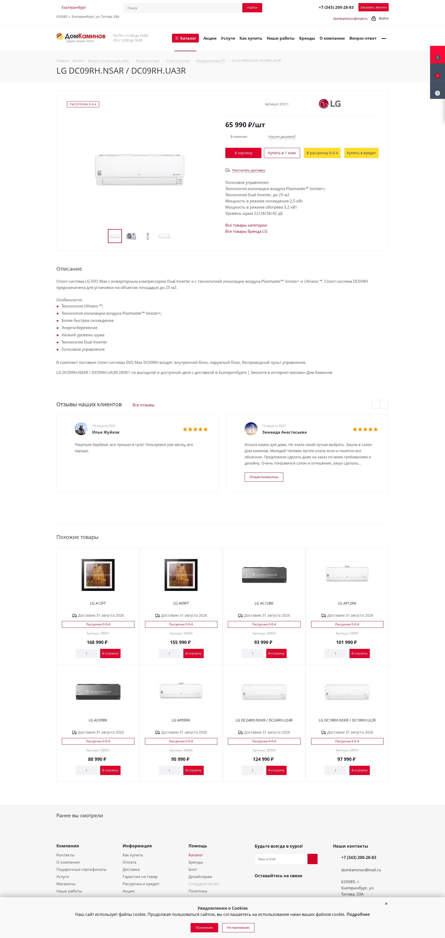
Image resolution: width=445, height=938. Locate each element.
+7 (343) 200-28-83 (336, 7)
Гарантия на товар (140, 876)
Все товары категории (246, 225)
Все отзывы (144, 404)
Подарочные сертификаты (81, 869)
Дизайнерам (200, 876)
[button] (386, 903)
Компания (67, 846)
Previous (376, 404)
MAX (302, 7)
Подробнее (358, 914)
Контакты (65, 854)
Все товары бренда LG (246, 231)
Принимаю (204, 927)
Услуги (62, 876)
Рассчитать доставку (248, 170)
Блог (193, 869)
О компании (68, 862)
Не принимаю (238, 927)
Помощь (198, 846)
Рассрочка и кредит (141, 883)
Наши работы (69, 890)
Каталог (196, 854)
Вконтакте (260, 888)
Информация (137, 846)
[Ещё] (384, 37)
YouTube (272, 888)
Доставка (131, 869)
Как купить (133, 854)
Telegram (291, 7)
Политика (198, 890)
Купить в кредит (361, 152)
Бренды (196, 862)
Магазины (66, 883)
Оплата (129, 862)
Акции (129, 890)
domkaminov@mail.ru (350, 18)
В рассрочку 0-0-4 (322, 152)
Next (384, 404)
